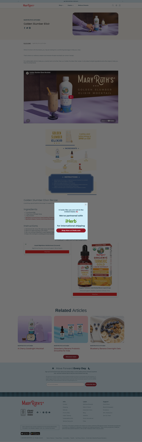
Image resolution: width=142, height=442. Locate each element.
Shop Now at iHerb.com (71, 230)
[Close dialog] (85, 204)
